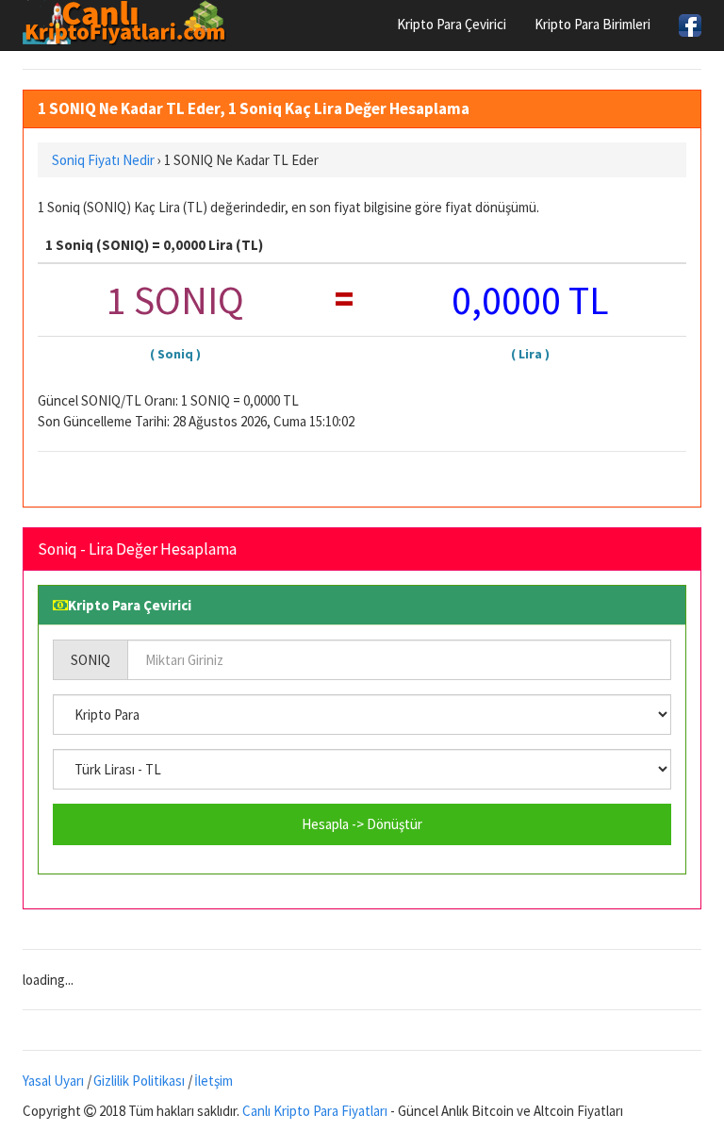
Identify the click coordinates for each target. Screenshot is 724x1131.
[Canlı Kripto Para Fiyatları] (130, 22)
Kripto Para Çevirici (451, 24)
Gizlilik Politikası (139, 1080)
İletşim (213, 1080)
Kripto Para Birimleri (592, 24)
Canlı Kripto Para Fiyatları (314, 1111)
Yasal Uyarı (53, 1080)
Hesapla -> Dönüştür (362, 824)
